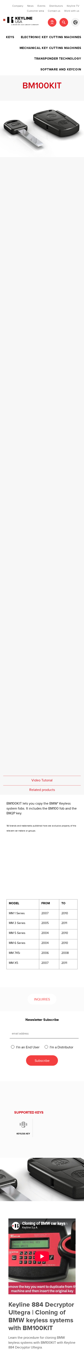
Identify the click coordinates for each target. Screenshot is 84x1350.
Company (17, 5)
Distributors (56, 5)
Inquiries (42, 999)
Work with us (71, 10)
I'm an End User (27, 1047)
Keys (10, 37)
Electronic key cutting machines (51, 37)
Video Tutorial (42, 780)
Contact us (54, 10)
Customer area (35, 10)
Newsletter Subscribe (42, 1020)
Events (41, 5)
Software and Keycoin (60, 69)
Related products (42, 790)
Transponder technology (57, 58)
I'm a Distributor (61, 1047)
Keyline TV (73, 5)
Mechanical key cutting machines (50, 48)
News (30, 5)
